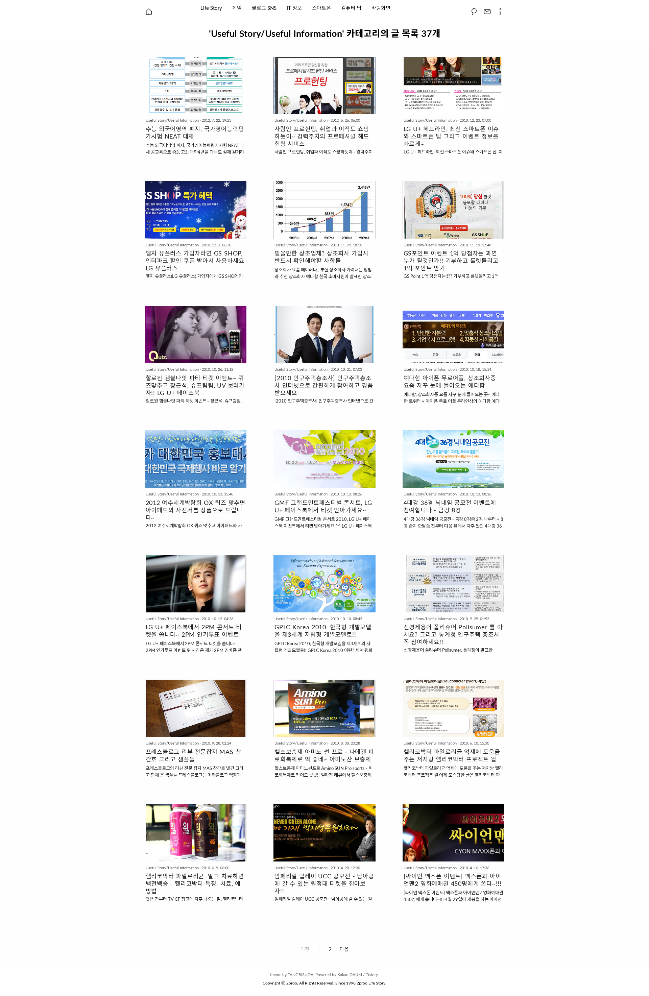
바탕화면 (380, 8)
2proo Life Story (371, 983)
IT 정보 (294, 8)
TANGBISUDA (300, 975)
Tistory (372, 975)
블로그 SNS (264, 8)
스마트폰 (321, 8)
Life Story (211, 8)
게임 (237, 8)
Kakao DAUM (349, 975)
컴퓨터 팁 (351, 8)
